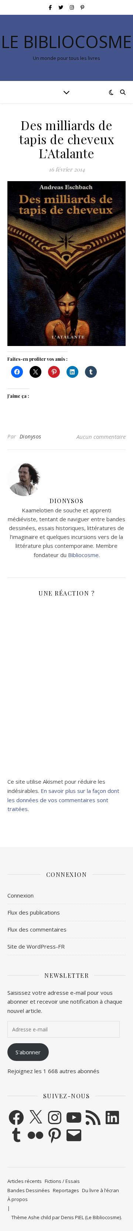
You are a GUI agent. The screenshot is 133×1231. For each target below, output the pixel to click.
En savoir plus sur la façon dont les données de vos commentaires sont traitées (63, 800)
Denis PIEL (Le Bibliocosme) (91, 1217)
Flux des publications (33, 912)
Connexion (20, 895)
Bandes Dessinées (28, 1190)
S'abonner (28, 1052)
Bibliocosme (83, 555)
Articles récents (24, 1181)
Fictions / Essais (62, 1181)
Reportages (66, 1190)
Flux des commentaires (36, 929)
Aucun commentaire (101, 436)
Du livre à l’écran (100, 1190)
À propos (17, 1199)
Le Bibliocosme (66, 41)
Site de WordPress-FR (36, 946)
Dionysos (30, 436)
